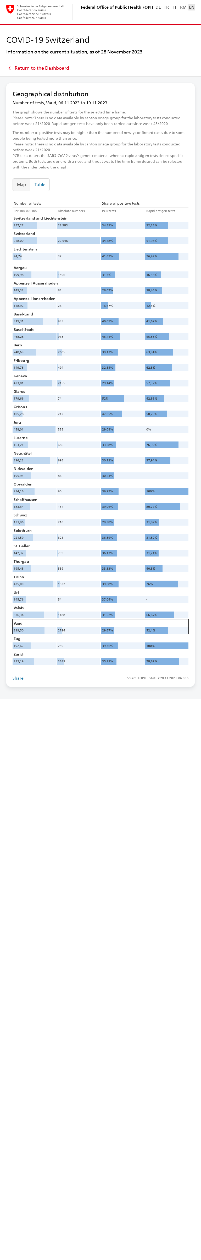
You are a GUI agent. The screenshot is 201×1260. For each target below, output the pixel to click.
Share (18, 678)
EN (191, 7)
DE (158, 7)
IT (175, 7)
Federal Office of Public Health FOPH (117, 7)
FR (166, 7)
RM (183, 7)
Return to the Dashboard (42, 68)
